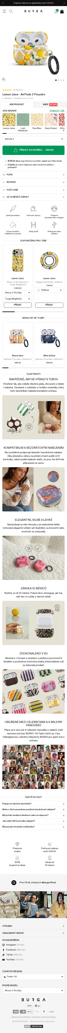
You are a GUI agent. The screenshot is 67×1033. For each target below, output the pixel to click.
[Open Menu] (4, 11)
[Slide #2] (61, 80)
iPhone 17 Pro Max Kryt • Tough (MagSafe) (18, 283)
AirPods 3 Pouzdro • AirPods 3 (18, 359)
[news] (55, 11)
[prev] (3, 3)
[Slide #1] (58, 80)
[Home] (34, 11)
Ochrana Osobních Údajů (43, 1017)
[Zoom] (3, 80)
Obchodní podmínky (21, 1017)
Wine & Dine (49, 356)
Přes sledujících (37, 882)
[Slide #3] (63, 80)
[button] (12, 90)
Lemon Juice (18, 278)
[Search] (11, 11)
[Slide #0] (56, 80)
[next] (64, 3)
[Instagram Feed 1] (33, 904)
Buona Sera (17, 356)
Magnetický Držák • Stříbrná (49, 282)
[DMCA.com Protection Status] (33, 1026)
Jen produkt (16, 105)
